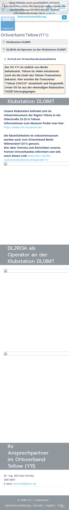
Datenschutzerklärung (17, 505)
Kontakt (38, 505)
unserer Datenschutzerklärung (36, 14)
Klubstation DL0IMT (18, 42)
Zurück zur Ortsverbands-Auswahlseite (31, 59)
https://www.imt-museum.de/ (23, 127)
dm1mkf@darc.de (24, 484)
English (50, 505)
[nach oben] (63, 505)
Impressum (41, 500)
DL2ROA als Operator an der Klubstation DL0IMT (36, 49)
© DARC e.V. (25, 500)
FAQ (60, 505)
